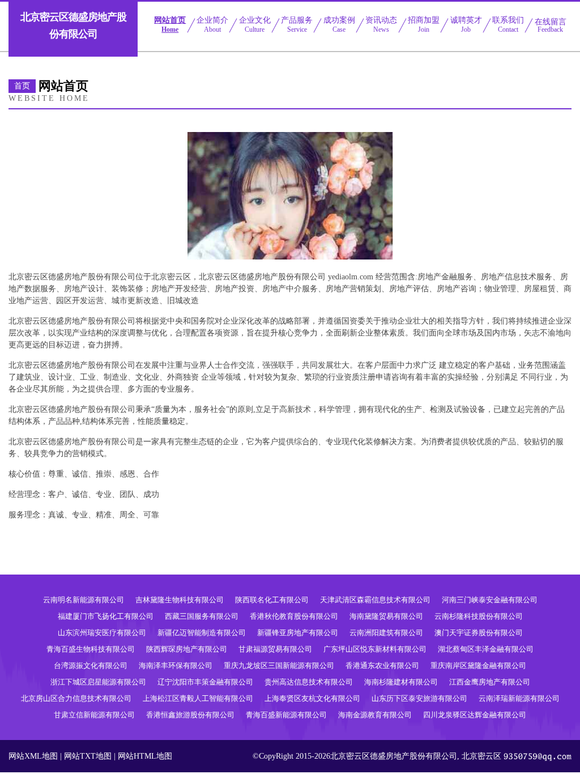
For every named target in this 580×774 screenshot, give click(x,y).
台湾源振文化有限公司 (90, 665)
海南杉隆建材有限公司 (401, 682)
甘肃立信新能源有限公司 (94, 714)
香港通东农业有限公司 (382, 665)
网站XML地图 (33, 756)
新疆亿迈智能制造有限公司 (201, 632)
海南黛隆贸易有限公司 (386, 616)
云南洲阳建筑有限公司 (386, 632)
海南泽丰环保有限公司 (175, 665)
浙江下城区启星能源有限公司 (98, 682)
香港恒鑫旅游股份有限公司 (190, 714)
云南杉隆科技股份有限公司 (478, 616)
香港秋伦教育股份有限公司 (294, 616)
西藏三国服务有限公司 (201, 616)
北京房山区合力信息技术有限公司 (76, 698)
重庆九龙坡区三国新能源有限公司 (279, 665)
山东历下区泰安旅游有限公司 (419, 698)
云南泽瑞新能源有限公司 (519, 698)
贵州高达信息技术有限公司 (309, 682)
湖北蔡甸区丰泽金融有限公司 (486, 649)
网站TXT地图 (88, 756)
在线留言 (550, 25)
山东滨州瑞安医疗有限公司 (102, 632)
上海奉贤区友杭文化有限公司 (312, 698)
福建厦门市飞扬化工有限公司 (105, 616)
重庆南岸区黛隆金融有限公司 (478, 665)
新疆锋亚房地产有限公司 (297, 632)
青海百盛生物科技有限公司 (90, 649)
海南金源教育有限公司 (375, 714)
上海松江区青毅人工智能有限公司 (198, 698)
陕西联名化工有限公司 (272, 599)
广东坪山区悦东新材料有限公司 (375, 649)
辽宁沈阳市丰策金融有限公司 (205, 682)
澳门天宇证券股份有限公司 (478, 632)
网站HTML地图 (145, 756)
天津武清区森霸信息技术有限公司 (375, 599)
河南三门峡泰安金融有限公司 (490, 599)
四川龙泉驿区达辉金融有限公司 (474, 714)
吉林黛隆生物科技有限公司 (179, 599)
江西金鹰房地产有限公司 (489, 682)
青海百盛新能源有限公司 (286, 714)
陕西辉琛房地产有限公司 (186, 649)
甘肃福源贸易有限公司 (275, 649)
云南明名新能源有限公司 (83, 599)
